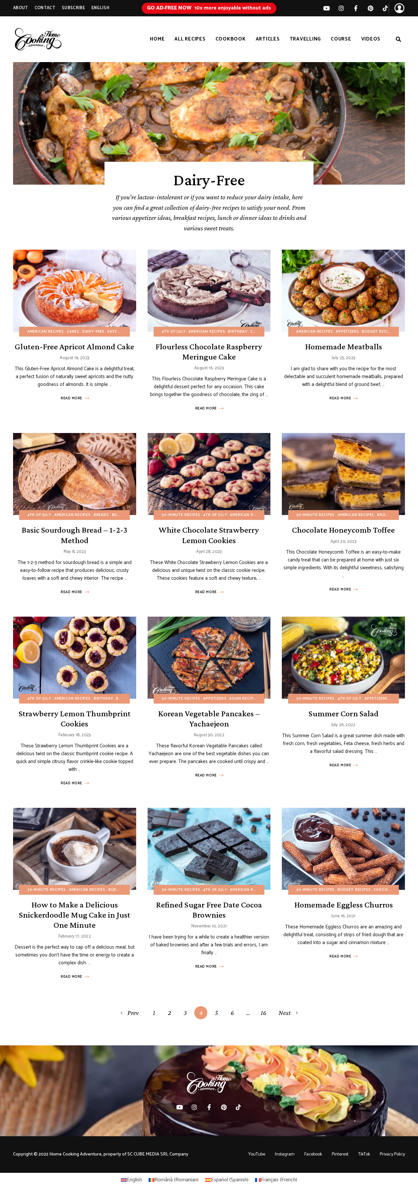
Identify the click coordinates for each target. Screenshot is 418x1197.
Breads (101, 515)
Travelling (305, 39)
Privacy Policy (392, 1154)
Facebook (313, 1154)
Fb (355, 8)
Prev (133, 1013)
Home (157, 39)
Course (341, 39)
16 (263, 1013)
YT (326, 8)
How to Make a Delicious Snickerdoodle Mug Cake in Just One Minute (74, 915)
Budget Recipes (378, 332)
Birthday (238, 332)
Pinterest (370, 8)
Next (285, 1013)
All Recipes (189, 39)
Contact (45, 8)
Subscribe (73, 8)
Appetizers (347, 332)
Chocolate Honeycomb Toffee (343, 530)
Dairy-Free (93, 332)
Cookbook (231, 39)
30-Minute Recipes (181, 515)
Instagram (285, 1154)
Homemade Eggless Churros (343, 904)
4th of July (173, 332)
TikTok (385, 8)
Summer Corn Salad (343, 713)
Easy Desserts (123, 332)
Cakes (73, 332)
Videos (371, 39)
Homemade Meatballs (343, 346)
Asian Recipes (243, 699)
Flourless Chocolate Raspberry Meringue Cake (208, 351)
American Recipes (45, 332)
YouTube (257, 1154)
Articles (268, 39)
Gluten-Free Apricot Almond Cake (74, 346)
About (20, 8)
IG (341, 8)
